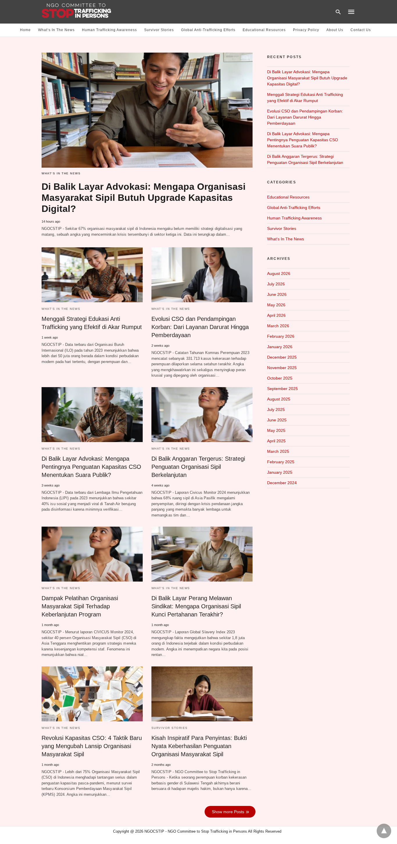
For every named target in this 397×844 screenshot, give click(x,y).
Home (25, 30)
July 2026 (276, 284)
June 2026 (277, 294)
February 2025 (280, 461)
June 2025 (277, 420)
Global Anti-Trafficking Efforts (208, 30)
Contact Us (360, 30)
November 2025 (282, 367)
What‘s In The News (56, 30)
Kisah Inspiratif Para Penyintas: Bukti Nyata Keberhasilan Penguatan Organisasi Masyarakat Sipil (199, 746)
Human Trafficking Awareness (109, 30)
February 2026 (280, 336)
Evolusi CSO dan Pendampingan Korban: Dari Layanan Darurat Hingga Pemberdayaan (200, 327)
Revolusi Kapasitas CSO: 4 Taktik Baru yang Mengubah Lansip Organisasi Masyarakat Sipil (92, 746)
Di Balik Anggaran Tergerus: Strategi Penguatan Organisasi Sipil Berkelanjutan (198, 466)
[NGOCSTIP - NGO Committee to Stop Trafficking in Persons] (76, 11)
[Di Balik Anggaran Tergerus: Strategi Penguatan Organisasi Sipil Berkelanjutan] (202, 414)
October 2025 (279, 378)
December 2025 (282, 357)
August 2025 (278, 399)
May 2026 (276, 305)
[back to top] (384, 831)
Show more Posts (228, 811)
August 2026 (278, 273)
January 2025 (279, 472)
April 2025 (276, 441)
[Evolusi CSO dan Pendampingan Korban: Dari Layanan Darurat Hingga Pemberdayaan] (202, 274)
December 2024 (282, 482)
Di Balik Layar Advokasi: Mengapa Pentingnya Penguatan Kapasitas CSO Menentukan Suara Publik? (91, 466)
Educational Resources (264, 30)
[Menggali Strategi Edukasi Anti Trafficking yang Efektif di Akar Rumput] (92, 274)
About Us (334, 30)
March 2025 (278, 451)
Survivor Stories (159, 30)
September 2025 (282, 388)
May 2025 (276, 430)
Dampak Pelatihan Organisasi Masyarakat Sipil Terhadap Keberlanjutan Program (80, 606)
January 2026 (279, 346)
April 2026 (276, 315)
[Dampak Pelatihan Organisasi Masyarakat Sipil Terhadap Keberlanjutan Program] (92, 554)
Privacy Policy (306, 30)
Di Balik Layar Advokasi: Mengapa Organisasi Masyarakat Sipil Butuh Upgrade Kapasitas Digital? (144, 197)
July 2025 (276, 409)
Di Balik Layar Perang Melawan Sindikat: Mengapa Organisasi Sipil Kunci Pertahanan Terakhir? (196, 606)
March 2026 (278, 325)
